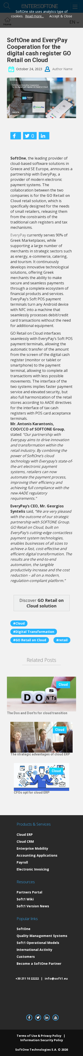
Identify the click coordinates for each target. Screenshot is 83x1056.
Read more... (34, 16)
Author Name (62, 69)
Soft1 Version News (33, 906)
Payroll (22, 862)
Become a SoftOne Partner (39, 963)
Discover (41, 603)
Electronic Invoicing (33, 869)
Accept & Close (60, 16)
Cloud (63, 684)
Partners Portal (29, 892)
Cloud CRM (25, 841)
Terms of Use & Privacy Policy (39, 1036)
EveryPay (18, 235)
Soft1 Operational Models (38, 942)
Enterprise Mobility (32, 848)
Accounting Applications (37, 855)
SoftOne (23, 929)
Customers (26, 956)
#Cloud (19, 623)
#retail (62, 640)
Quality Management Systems (42, 935)
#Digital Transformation (33, 631)
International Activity (34, 949)
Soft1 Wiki (25, 899)
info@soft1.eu (56, 978)
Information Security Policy (41, 1040)
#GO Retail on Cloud (29, 640)
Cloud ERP (25, 834)
